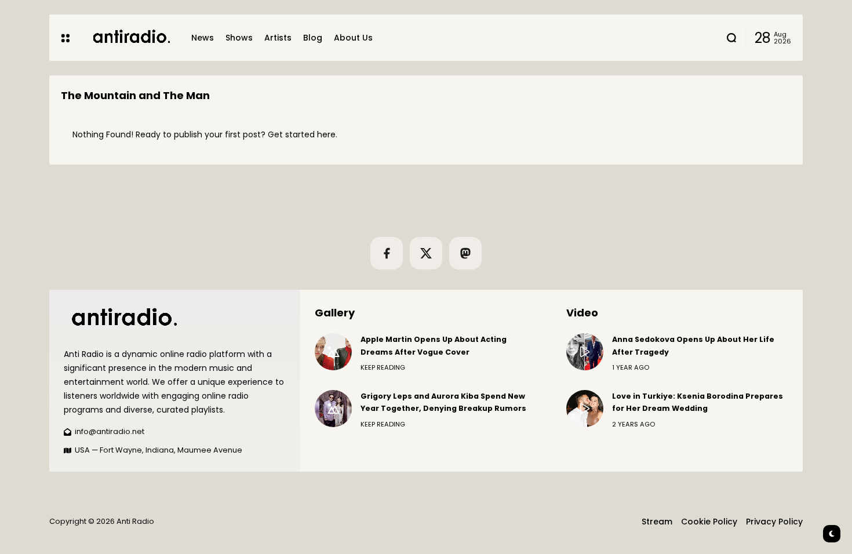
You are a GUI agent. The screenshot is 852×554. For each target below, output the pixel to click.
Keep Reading (383, 367)
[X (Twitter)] (426, 253)
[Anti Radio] (130, 37)
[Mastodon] (465, 253)
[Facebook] (386, 253)
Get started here (302, 134)
